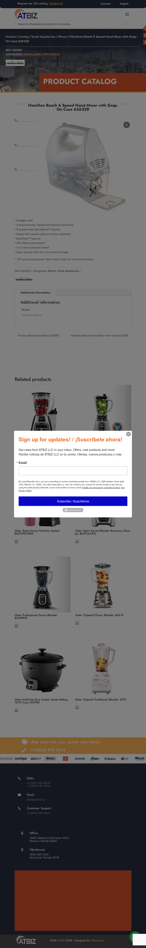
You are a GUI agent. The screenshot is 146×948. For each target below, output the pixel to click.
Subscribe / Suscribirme (73, 501)
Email (23, 462)
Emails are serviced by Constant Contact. (101, 487)
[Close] (128, 434)
